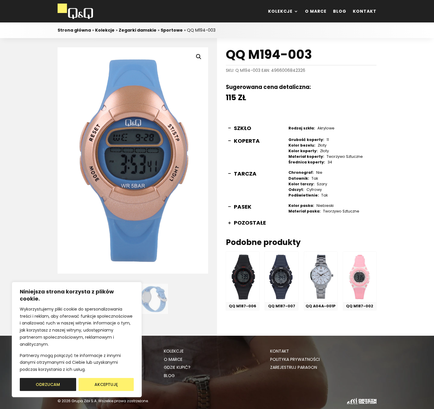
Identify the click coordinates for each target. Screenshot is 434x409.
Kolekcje (280, 11)
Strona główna (74, 30)
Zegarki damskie (137, 30)
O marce (316, 11)
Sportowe (172, 30)
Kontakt (364, 11)
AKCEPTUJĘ (106, 384)
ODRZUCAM (48, 384)
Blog (339, 11)
